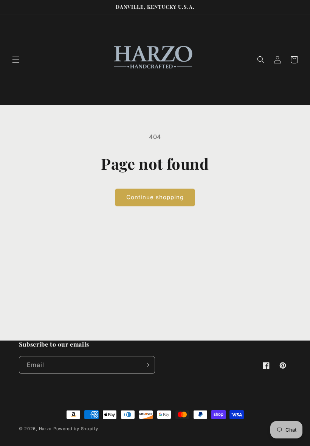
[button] (16, 59)
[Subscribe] (146, 365)
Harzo (45, 428)
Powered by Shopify (75, 428)
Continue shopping (155, 197)
